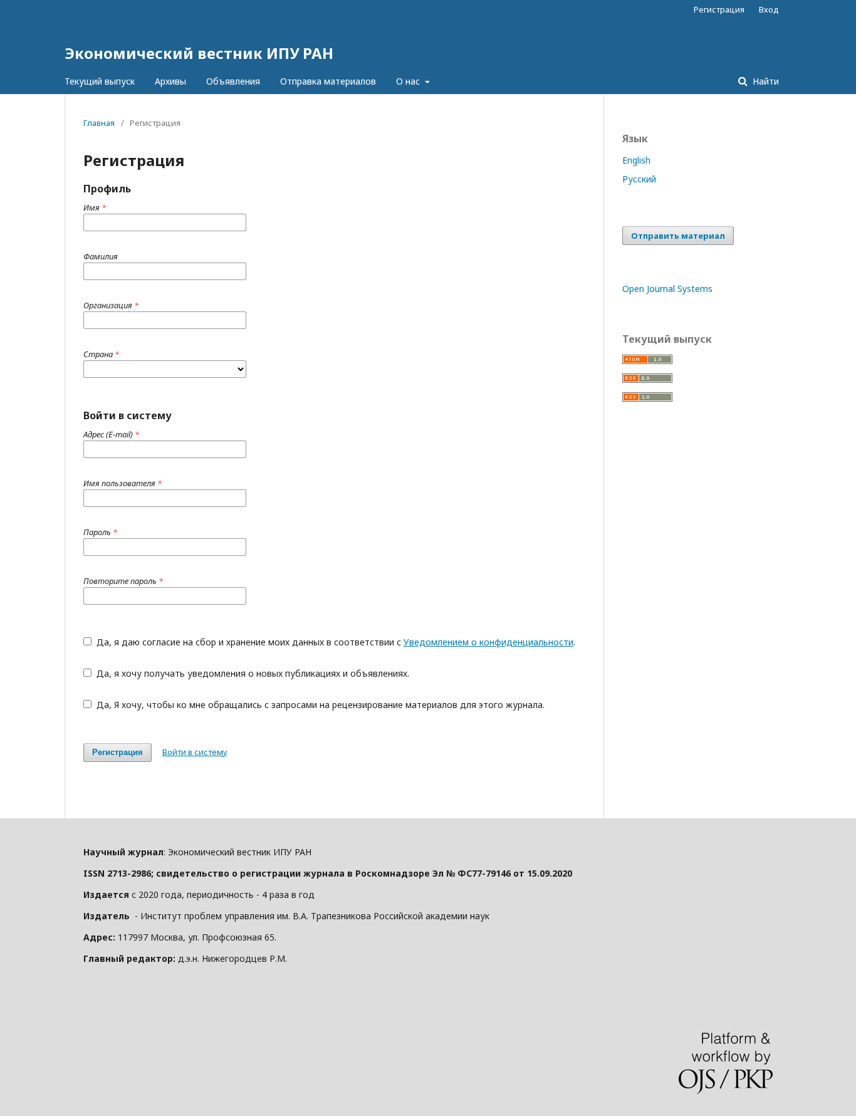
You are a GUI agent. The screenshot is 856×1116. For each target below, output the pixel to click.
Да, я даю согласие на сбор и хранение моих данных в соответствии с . (334, 642)
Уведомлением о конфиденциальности (488, 642)
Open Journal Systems (667, 289)
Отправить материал (678, 235)
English (636, 160)
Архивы (170, 81)
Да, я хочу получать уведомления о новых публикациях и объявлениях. (251, 673)
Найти (764, 81)
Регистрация (719, 9)
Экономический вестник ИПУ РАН (199, 53)
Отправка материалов (328, 81)
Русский (639, 179)
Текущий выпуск (100, 81)
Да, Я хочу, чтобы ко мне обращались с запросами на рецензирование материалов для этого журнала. (319, 705)
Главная (99, 122)
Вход (769, 9)
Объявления (233, 81)
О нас (409, 81)
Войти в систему (194, 752)
